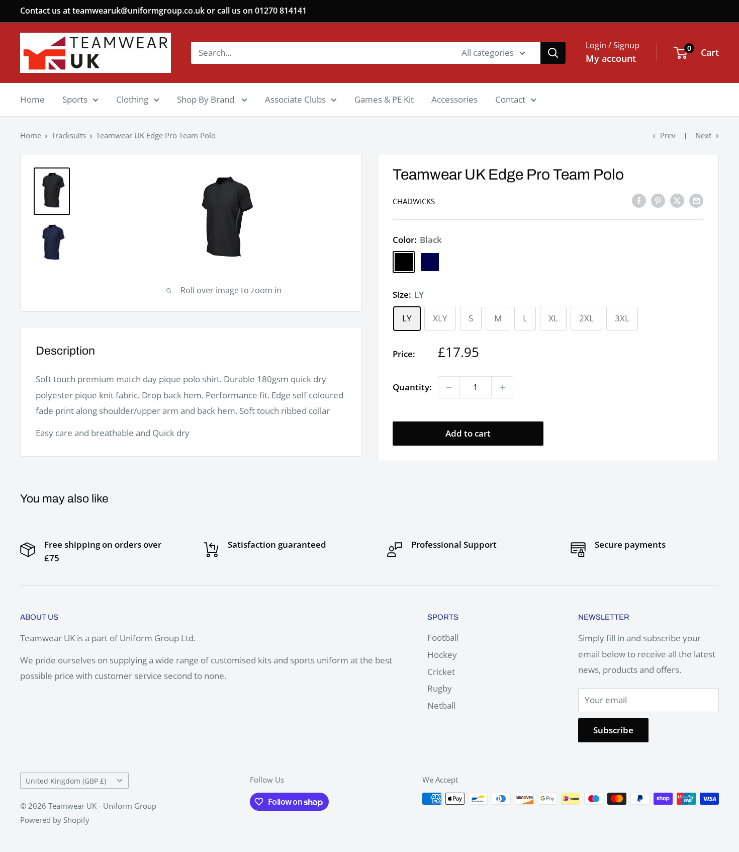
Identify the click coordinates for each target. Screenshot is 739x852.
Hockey (442, 654)
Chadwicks (414, 201)
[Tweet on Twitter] (677, 200)
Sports (74, 99)
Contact (510, 99)
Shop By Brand (206, 99)
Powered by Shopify (54, 820)
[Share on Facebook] (639, 200)
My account (611, 58)
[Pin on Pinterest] (658, 200)
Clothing (132, 99)
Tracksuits (68, 135)
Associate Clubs (295, 99)
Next (703, 135)
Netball (441, 705)
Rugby (439, 688)
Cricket (441, 671)
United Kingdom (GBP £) (66, 781)
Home (32, 99)
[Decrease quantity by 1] (448, 387)
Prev (668, 135)
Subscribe (613, 730)
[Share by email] (696, 200)
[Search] (553, 53)
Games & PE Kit (384, 99)
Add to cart (468, 433)
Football (442, 637)
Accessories (454, 99)
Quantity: (412, 387)
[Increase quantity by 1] (502, 387)
